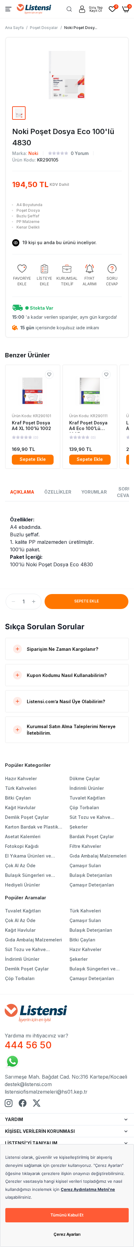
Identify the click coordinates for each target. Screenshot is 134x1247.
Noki (33, 153)
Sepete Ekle (33, 459)
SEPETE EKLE (86, 601)
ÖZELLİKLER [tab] (57, 492)
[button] (13, 601)
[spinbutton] (23, 601)
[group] (21, 275)
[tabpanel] (67, 542)
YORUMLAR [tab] (94, 492)
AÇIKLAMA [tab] (22, 492)
